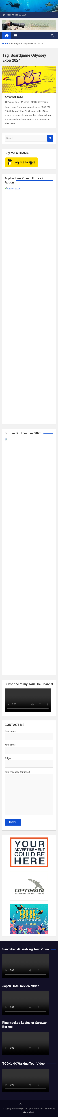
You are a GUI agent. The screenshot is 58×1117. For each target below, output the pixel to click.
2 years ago (13, 102)
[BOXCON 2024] (29, 79)
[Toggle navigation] (15, 35)
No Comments (41, 102)
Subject (8, 758)
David (26, 102)
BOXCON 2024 (14, 97)
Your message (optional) (17, 772)
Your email (10, 744)
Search (50, 138)
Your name (10, 731)
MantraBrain (29, 1112)
